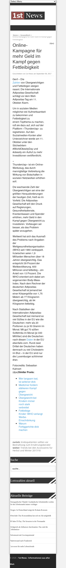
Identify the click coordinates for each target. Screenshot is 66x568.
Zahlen (16, 82)
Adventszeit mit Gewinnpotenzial (22, 535)
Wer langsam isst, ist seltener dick (28, 380)
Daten (30, 339)
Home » (16, 34)
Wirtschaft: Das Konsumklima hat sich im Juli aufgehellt (30, 516)
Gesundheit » (26, 34)
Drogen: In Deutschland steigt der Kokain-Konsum (28, 510)
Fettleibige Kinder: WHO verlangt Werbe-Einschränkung (31, 415)
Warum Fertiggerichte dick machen (29, 427)
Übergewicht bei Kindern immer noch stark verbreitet (28, 402)
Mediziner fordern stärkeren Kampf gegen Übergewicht (28, 389)
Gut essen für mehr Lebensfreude (22, 546)
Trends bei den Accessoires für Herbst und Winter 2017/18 (32, 449)
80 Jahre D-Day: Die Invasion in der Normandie (27, 521)
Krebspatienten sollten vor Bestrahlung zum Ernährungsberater (32, 443)
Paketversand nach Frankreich (21, 541)
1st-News (29, 74)
